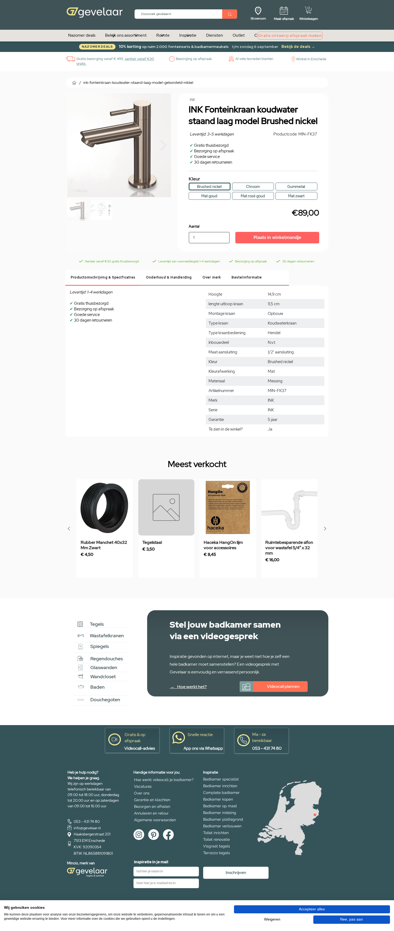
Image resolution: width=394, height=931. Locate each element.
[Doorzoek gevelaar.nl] (229, 14)
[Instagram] (138, 834)
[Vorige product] (69, 528)
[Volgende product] (325, 528)
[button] (309, 10)
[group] (197, 528)
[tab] (103, 278)
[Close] (315, 814)
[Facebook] (168, 834)
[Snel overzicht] (105, 507)
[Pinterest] (153, 834)
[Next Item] (163, 145)
